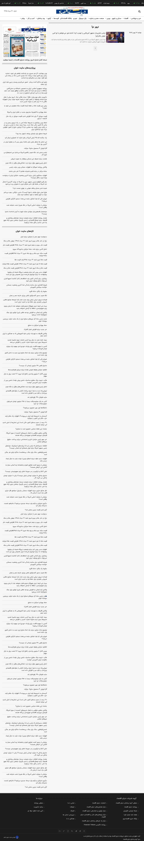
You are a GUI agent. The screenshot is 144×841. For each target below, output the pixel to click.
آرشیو (49, 18)
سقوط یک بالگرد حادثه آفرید (38, 291)
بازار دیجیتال (83, 18)
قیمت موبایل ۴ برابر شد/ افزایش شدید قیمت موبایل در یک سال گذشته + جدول (26, 117)
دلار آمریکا (24, 3)
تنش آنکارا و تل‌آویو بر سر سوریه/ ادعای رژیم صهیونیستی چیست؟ (26, 471)
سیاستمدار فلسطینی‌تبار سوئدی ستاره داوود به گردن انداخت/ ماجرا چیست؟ (26, 213)
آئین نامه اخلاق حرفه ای (35, 811)
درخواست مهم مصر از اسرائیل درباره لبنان (34, 237)
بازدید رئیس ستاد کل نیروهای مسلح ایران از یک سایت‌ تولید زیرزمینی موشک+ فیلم (25, 320)
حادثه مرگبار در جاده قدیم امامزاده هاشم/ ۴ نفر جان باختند (28, 171)
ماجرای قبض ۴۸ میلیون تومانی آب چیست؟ (33, 366)
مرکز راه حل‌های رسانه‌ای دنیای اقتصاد (94, 821)
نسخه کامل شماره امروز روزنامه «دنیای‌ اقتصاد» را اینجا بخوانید (25, 60)
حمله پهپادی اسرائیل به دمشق (37, 325)
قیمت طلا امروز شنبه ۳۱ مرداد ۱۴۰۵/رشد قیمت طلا (31, 260)
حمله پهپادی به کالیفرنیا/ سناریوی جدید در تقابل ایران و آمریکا (27, 112)
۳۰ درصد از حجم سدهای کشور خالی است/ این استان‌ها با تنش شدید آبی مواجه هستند (25, 423)
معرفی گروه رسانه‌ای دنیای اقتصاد (126, 803)
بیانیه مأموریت (38, 807)
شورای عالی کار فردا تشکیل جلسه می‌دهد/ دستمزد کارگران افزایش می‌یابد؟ (26, 200)
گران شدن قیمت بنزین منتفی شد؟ (36, 510)
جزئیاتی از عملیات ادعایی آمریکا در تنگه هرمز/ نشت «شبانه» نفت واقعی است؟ (26, 206)
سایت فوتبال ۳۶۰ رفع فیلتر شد (37, 397)
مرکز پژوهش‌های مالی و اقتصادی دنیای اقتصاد (93, 816)
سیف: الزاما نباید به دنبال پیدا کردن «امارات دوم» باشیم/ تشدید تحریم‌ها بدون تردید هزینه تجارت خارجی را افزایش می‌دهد (27, 341)
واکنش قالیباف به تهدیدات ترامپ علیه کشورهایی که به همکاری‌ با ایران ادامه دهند (25, 335)
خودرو (75, 18)
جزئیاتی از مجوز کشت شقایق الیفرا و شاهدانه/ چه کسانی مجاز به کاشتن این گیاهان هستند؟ (26, 466)
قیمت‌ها (56, 18)
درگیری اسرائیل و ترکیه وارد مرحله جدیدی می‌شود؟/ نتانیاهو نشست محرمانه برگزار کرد (25, 504)
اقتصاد (126, 18)
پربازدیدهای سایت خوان (24, 68)
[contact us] (64, 831)
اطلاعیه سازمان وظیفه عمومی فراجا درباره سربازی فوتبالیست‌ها (27, 370)
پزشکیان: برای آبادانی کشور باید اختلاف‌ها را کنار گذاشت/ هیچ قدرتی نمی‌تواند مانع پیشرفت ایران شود (25, 280)
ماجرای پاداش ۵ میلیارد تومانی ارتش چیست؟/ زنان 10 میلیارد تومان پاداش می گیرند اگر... (25, 754)
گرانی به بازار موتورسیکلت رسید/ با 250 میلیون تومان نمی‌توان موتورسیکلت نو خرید (27, 680)
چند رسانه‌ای (41, 18)
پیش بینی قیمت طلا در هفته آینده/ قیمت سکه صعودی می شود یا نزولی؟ (25, 107)
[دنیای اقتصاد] (72, 11)
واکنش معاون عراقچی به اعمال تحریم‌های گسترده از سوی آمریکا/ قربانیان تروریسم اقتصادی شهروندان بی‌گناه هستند (26, 434)
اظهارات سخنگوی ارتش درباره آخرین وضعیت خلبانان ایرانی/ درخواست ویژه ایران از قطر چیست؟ (24, 176)
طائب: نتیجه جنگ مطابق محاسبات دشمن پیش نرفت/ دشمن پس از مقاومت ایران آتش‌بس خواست (25, 381)
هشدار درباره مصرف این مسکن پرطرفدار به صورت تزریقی (29, 159)
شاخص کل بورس (52, 3)
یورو (122, 3)
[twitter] (80, 831)
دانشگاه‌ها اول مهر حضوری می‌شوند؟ (35, 408)
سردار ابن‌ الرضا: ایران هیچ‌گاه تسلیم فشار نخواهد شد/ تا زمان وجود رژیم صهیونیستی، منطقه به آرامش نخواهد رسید (25, 307)
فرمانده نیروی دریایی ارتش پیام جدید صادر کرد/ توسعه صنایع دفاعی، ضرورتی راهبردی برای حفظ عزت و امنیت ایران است (25, 301)
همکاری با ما (70, 819)
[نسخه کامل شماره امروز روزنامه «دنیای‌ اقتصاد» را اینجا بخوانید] (24, 41)
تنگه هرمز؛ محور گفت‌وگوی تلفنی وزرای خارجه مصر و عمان (28, 296)
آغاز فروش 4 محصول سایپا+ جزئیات (35, 689)
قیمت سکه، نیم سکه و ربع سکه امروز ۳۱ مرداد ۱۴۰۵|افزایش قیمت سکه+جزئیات (25, 254)
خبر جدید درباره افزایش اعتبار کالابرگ (35, 329)
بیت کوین (76, 3)
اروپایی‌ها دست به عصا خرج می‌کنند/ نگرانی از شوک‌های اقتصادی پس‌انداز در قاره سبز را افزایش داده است (26, 392)
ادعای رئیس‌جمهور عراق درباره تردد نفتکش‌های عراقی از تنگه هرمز (26, 163)
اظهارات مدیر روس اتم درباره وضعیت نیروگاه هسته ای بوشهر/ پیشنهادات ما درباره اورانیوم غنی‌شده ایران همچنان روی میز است (26, 273)
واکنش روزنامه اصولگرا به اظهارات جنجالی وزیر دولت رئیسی (28, 167)
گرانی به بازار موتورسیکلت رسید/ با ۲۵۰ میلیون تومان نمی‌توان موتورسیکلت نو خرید (27, 402)
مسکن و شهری (116, 18)
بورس (108, 18)
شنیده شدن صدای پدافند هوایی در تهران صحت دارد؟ (30, 188)
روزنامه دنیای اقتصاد (130, 807)
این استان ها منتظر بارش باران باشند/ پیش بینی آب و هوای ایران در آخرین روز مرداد (25, 143)
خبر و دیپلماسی (136, 18)
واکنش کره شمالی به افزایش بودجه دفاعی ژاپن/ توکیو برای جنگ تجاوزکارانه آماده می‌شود (26, 313)
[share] (68, 831)
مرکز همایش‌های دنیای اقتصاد (96, 807)
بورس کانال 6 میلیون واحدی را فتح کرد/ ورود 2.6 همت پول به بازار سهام (25, 652)
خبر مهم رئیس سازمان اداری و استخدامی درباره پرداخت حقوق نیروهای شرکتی (27, 440)
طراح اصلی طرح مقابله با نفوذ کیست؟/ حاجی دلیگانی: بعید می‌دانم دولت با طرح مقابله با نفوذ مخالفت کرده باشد (25, 193)
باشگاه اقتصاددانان (66, 18)
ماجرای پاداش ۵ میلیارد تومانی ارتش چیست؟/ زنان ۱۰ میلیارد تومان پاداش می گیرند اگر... (25, 477)
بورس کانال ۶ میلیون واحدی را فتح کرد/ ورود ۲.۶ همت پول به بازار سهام (25, 375)
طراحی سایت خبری (11, 837)
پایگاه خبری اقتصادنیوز (130, 819)
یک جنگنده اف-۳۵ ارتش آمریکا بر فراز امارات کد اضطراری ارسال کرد (26, 138)
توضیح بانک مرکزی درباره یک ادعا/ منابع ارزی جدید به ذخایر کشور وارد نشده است (26, 354)
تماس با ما (71, 803)
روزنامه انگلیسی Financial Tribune (95, 825)
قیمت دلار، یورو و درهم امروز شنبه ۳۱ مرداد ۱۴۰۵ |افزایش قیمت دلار (25, 245)
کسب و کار (31, 18)
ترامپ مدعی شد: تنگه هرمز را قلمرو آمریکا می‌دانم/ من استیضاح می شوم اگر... (25, 153)
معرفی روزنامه (38, 803)
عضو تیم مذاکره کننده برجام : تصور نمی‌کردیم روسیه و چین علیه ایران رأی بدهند (25, 83)
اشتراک (72, 811)
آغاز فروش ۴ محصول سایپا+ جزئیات (35, 148)
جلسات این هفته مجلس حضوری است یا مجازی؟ (31, 429)
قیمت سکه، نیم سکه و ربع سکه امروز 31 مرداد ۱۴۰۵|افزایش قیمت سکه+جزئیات (26, 532)
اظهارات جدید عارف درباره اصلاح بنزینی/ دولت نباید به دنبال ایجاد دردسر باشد (26, 460)
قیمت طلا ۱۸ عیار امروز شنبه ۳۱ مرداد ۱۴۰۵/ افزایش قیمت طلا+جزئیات (24, 264)
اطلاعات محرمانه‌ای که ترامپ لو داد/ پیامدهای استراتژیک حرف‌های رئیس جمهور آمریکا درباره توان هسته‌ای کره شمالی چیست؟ (26, 447)
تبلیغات (72, 807)
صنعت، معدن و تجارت (96, 18)
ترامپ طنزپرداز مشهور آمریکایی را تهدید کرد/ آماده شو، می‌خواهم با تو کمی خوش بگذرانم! (78, 34)
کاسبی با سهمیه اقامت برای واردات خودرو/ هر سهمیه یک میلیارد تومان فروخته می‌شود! (26, 347)
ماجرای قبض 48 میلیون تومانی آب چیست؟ (33, 643)
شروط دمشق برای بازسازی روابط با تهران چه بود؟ (31, 134)
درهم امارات (100, 3)
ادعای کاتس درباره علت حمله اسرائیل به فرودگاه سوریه (30, 249)
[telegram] (76, 831)
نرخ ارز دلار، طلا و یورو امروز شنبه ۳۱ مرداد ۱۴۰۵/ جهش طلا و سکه (25, 241)
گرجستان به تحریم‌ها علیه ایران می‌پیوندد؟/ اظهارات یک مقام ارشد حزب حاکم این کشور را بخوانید (26, 417)
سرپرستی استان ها (68, 815)
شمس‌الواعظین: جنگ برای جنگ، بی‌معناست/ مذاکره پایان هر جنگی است (26, 453)
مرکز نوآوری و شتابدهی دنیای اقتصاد (94, 811)
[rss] (72, 831)
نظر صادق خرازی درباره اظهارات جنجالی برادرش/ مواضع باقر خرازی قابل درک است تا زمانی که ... (26, 492)
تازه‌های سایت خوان (25, 231)
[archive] (60, 831)
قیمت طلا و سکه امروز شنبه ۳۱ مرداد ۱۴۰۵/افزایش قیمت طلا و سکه (25, 268)
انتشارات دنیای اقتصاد (99, 803)
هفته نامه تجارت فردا (130, 815)
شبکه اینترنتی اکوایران (130, 811)
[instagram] (84, 831)
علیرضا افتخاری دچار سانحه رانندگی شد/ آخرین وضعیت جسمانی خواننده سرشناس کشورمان (26, 286)
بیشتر (23, 18)
